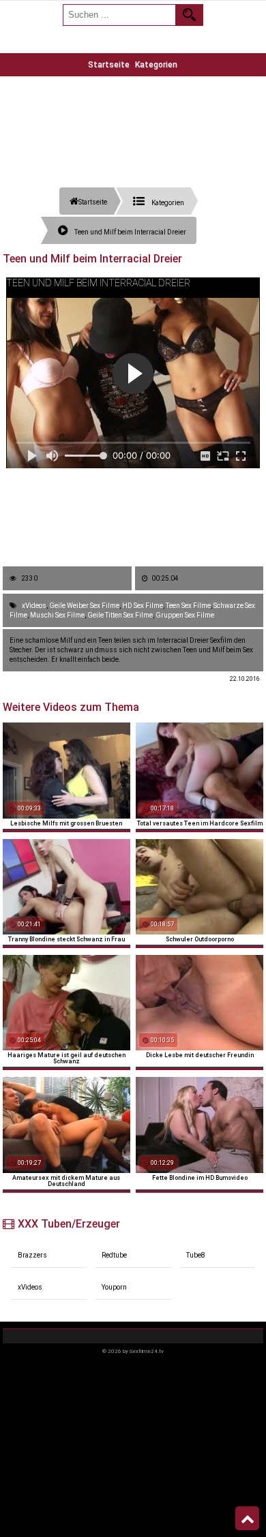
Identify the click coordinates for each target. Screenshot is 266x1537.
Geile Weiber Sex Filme (84, 605)
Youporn (114, 1287)
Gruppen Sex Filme (185, 615)
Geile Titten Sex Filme (120, 615)
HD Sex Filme (142, 605)
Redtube (114, 1255)
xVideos (34, 605)
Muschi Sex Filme (57, 615)
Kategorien (156, 65)
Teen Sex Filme (188, 605)
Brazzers (32, 1255)
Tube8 (195, 1255)
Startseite (109, 65)
